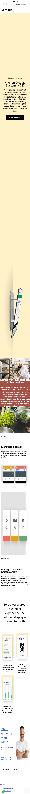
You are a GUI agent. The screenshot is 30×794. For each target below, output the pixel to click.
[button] (27, 10)
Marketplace (7, 791)
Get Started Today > (15, 117)
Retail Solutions (8, 788)
